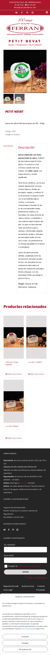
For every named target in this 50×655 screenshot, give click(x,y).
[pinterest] (13, 530)
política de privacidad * (29, 566)
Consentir (25, 637)
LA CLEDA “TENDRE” (35, 362)
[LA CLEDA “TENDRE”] (36, 337)
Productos (22, 45)
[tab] (9, 146)
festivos (23, 483)
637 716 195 (31, 5)
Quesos (17, 134)
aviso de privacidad (28, 629)
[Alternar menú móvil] (47, 12)
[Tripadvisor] (4, 530)
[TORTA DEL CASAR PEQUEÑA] (14, 337)
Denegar (25, 643)
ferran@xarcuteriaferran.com (25, 7)
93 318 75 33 (19, 5)
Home (11, 45)
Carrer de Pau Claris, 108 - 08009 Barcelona (25, 2)
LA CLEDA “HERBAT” (12, 426)
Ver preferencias (25, 649)
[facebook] (9, 530)
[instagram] (17, 530)
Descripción (8, 146)
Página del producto (14, 374)
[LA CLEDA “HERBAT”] (14, 401)
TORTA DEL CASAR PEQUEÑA (11, 363)
